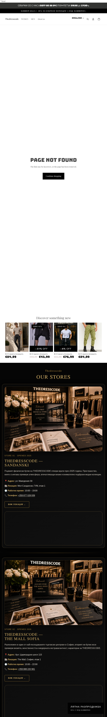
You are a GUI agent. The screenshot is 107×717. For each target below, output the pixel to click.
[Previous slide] (7, 337)
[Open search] (88, 19)
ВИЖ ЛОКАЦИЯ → (17, 504)
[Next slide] (27, 337)
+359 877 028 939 (26, 495)
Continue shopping (53, 176)
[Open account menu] (93, 19)
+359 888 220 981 (26, 669)
